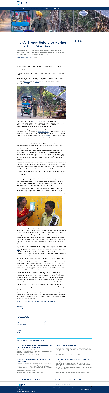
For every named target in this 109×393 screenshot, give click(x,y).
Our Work (45, 4)
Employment (45, 379)
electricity (61, 168)
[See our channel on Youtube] (28, 379)
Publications (59, 4)
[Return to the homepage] (22, 3)
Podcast (90, 379)
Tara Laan (28, 57)
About (39, 4)
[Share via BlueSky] (75, 41)
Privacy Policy (68, 379)
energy (37, 81)
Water (24, 324)
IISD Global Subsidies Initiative (24, 332)
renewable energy (43, 131)
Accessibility (53, 379)
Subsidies (19, 324)
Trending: (19, 8)
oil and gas (47, 135)
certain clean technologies (30, 274)
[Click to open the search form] (78, 4)
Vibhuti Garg (21, 57)
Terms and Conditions (80, 379)
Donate (84, 4)
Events (67, 4)
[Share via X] (80, 41)
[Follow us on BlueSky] (22, 379)
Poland (35, 68)
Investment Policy (44, 8)
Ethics (61, 379)
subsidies (27, 81)
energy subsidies (37, 121)
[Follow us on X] (30, 379)
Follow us (90, 3)
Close (91, 386)
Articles (52, 4)
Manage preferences (86, 389)
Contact (37, 379)
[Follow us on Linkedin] (25, 379)
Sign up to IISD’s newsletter (63, 384)
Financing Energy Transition (30, 8)
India (44, 324)
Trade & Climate (55, 8)
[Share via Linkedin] (78, 41)
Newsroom (73, 4)
